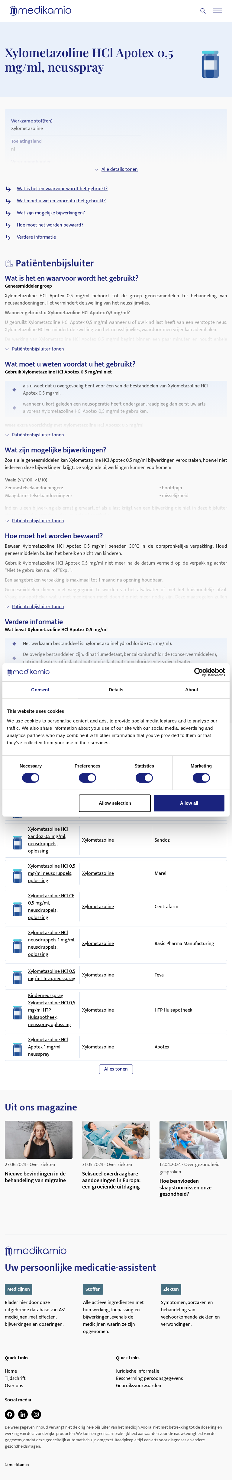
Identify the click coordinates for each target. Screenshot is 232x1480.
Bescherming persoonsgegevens (149, 1378)
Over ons (14, 1386)
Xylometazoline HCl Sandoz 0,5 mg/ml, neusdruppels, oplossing (48, 840)
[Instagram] (36, 1414)
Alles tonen (116, 1069)
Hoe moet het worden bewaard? (50, 225)
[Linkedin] (23, 1414)
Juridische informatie (137, 1371)
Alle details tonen (120, 169)
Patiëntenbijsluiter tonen (38, 349)
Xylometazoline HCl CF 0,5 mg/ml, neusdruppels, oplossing (51, 906)
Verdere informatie (36, 237)
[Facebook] (9, 1414)
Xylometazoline (98, 840)
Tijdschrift (15, 1378)
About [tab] (191, 689)
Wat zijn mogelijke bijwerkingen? (51, 213)
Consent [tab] (40, 689)
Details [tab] (116, 689)
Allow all (189, 803)
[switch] (87, 778)
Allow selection (115, 803)
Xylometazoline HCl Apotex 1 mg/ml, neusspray (48, 1047)
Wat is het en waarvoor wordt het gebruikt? (62, 189)
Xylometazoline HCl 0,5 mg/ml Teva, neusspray (51, 975)
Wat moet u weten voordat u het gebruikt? (61, 201)
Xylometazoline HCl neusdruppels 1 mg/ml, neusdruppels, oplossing (51, 943)
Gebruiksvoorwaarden (138, 1386)
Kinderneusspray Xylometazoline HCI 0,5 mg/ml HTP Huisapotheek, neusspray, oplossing (51, 1010)
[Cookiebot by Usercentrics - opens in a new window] (198, 672)
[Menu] (217, 11)
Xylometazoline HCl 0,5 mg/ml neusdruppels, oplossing (51, 874)
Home (11, 1371)
